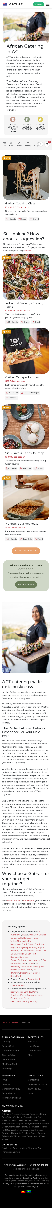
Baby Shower (17, 991)
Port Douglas (8, 1130)
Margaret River (22, 1123)
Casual (14, 985)
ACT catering (10, 1022)
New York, (32, 1148)
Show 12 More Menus (26, 550)
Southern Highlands (11, 1133)
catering (13, 1106)
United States (9, 1144)
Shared (21, 985)
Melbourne (26, 966)
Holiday (33, 1001)
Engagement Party (20, 998)
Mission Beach (24, 953)
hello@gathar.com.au (38, 1084)
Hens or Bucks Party (20, 1001)
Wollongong (35, 947)
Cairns (38, 950)
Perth (18, 976)
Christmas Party (18, 995)
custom (27, 250)
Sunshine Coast (29, 1133)
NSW (24, 934)
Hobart (30, 963)
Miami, (25, 1148)
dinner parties (13, 900)
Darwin (14, 950)
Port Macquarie (22, 1130)
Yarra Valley (26, 969)
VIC (37, 963)
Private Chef (34, 979)
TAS (24, 963)
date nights (28, 900)
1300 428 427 (34, 1088)
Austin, (5, 1148)
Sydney (24, 947)
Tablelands (22, 960)
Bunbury (15, 972)
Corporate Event (34, 995)
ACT (40, 931)
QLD (22, 950)
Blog (30, 1055)
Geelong (15, 966)
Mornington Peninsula (19, 1126)
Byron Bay (32, 934)
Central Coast (30, 1117)
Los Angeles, (15, 1148)
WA (35, 969)
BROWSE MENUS (26, 584)
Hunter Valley (8, 1123)
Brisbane (29, 950)
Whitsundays (35, 960)
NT (44, 947)
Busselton (25, 972)
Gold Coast (33, 1120)
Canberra (16, 934)
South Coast (28, 944)
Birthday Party (30, 991)
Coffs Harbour (24, 938)
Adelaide (15, 963)
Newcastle (22, 941)
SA (44, 960)
